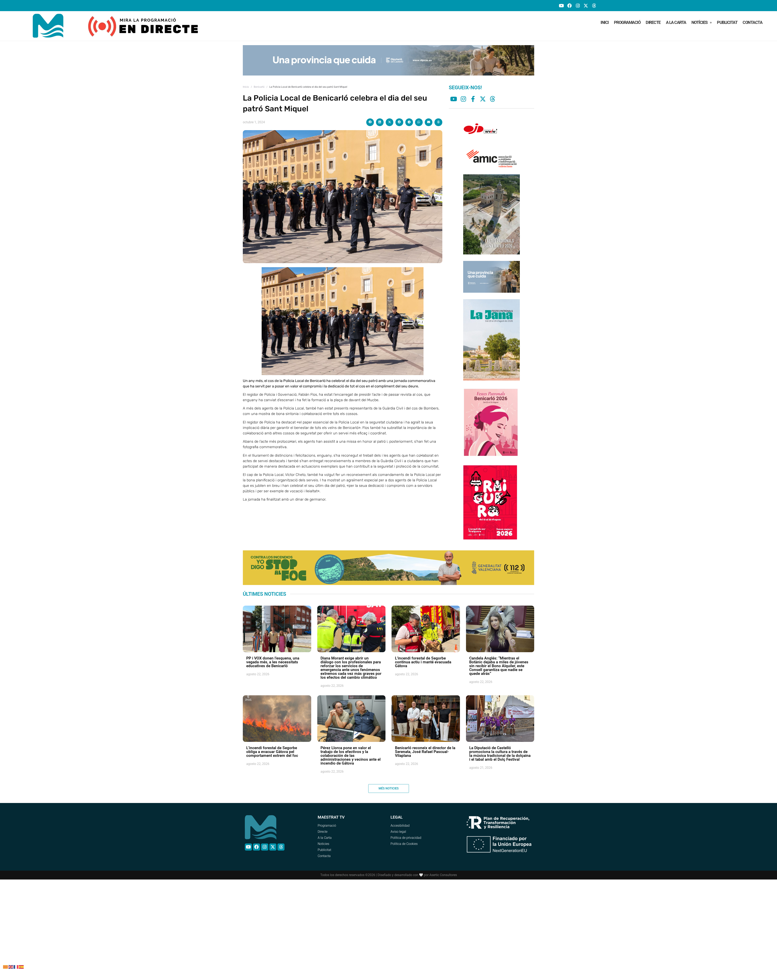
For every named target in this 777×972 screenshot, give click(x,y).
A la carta (676, 22)
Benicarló (259, 80)
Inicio (246, 80)
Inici (605, 22)
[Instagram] (577, 5)
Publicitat (727, 22)
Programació (627, 22)
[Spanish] (21, 967)
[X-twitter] (585, 5)
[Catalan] (5, 967)
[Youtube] (561, 5)
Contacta (752, 22)
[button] (370, 116)
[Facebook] (569, 5)
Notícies (699, 22)
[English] (11, 967)
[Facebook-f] (473, 93)
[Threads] (594, 5)
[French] (16, 967)
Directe (653, 22)
